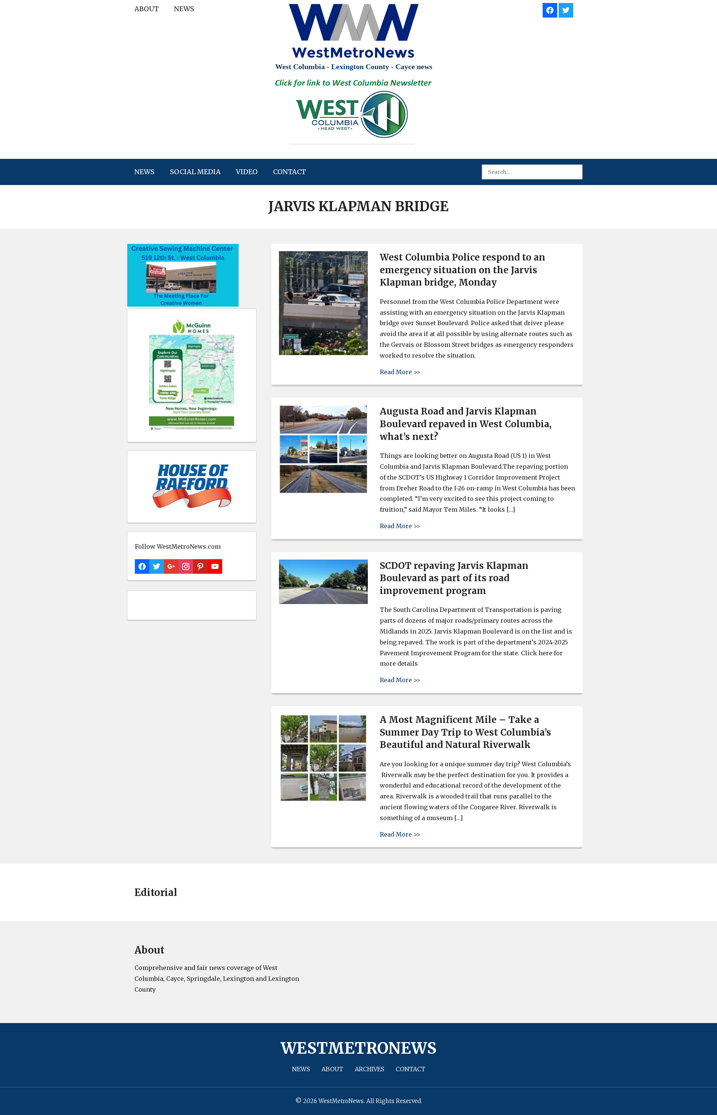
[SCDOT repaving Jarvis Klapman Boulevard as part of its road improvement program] (323, 602)
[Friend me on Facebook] (550, 9)
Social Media (195, 171)
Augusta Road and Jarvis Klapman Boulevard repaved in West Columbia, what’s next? (466, 424)
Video (247, 171)
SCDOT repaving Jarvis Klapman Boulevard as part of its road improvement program (454, 578)
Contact (289, 171)
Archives (369, 1069)
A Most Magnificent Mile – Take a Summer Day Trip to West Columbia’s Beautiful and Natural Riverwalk (465, 732)
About (146, 8)
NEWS (184, 8)
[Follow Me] (566, 9)
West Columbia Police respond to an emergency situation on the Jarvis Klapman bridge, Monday (462, 270)
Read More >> (400, 372)
